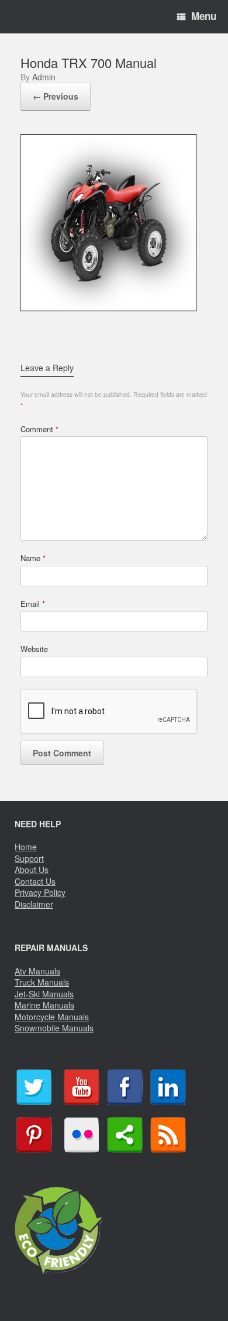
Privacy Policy (40, 892)
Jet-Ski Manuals (44, 994)
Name (33, 557)
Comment (39, 428)
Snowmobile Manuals (54, 1028)
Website (34, 648)
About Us (32, 869)
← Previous (55, 96)
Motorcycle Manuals (52, 1017)
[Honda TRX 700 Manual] (108, 307)
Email (32, 603)
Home (26, 847)
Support (29, 858)
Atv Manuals (37, 971)
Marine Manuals (44, 1005)
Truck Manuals (42, 982)
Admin (44, 77)
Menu (203, 16)
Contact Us (35, 881)
